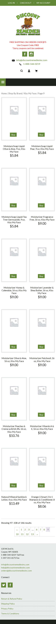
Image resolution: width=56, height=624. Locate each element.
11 (22, 534)
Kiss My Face (30, 93)
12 (27, 534)
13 (32, 534)
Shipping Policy (8, 603)
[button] (3, 82)
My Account (43, 3)
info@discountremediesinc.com (31, 60)
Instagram (31, 54)
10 (17, 534)
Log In (11, 3)
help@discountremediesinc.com (15, 567)
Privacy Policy (7, 608)
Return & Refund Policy (11, 598)
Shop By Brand (15, 93)
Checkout (25, 3)
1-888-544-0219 (31, 63)
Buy (13, 134)
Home (4, 93)
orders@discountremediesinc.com (16, 570)
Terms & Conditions (10, 613)
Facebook (24, 54)
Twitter (3, 585)
